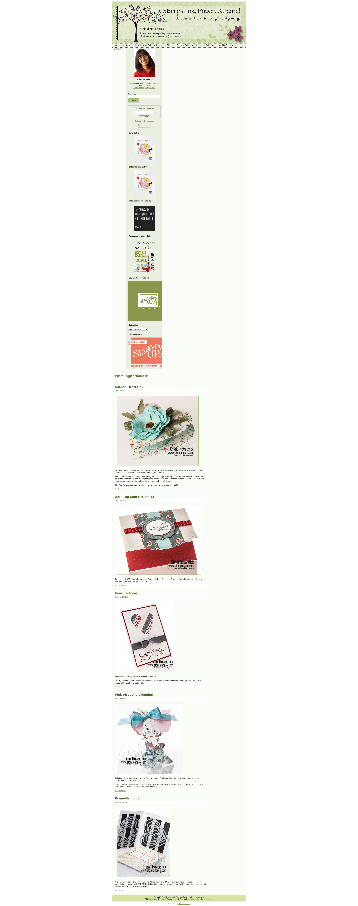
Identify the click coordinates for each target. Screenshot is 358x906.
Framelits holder (128, 798)
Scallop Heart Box (129, 387)
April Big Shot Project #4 (134, 497)
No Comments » (120, 489)
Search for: (132, 94)
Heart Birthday (126, 593)
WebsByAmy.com (184, 904)
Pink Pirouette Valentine (134, 694)
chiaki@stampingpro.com (144, 88)
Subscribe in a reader (144, 121)
